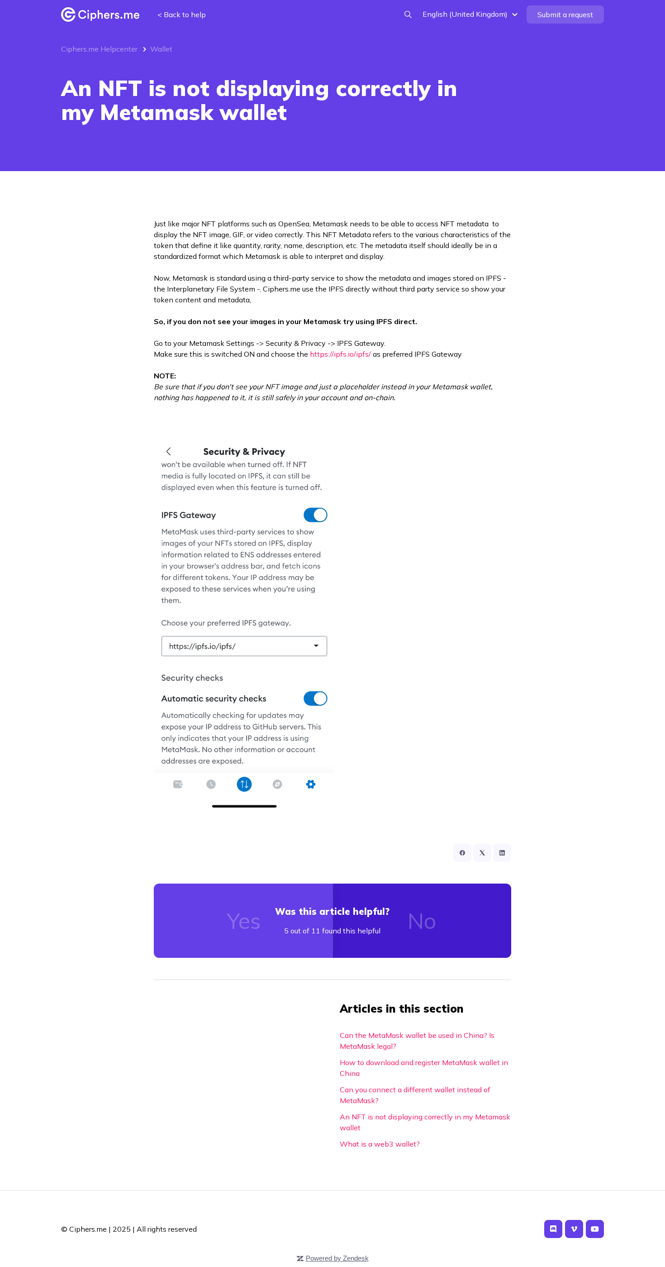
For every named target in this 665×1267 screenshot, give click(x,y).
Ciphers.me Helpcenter (99, 48)
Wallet (161, 48)
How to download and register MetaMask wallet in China (424, 1068)
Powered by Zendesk (337, 1258)
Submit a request (565, 14)
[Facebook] (462, 853)
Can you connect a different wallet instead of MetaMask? (415, 1095)
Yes (244, 920)
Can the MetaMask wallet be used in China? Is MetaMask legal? (417, 1041)
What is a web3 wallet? (380, 1143)
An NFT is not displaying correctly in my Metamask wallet (425, 1122)
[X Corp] (482, 853)
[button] (471, 14)
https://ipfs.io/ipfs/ (340, 354)
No (422, 920)
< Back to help (181, 14)
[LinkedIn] (502, 853)
